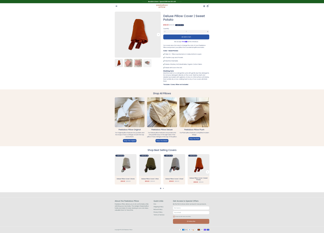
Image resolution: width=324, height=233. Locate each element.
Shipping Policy (158, 207)
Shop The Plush (194, 139)
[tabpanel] (126, 169)
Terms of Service (159, 215)
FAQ (155, 204)
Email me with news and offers (183, 216)
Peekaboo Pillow (128, 229)
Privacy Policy (158, 212)
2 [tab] (163, 188)
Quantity (166, 29)
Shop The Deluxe (161, 141)
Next (158, 34)
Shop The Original (130, 141)
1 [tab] (160, 188)
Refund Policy (158, 209)
